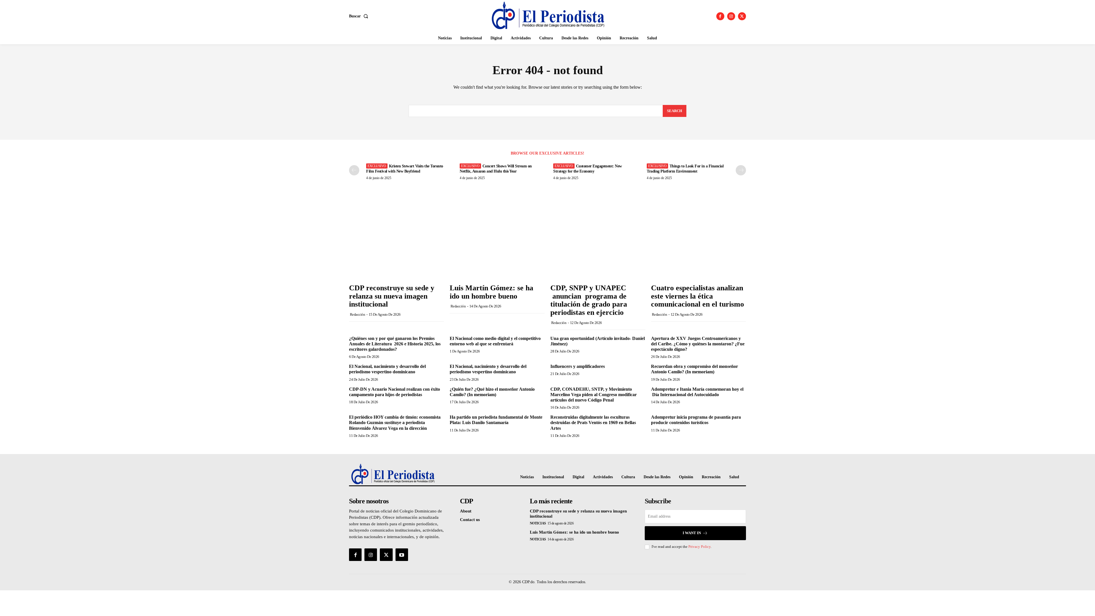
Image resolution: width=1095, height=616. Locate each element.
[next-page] (741, 170)
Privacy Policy (699, 546)
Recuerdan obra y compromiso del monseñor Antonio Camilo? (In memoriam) (694, 369)
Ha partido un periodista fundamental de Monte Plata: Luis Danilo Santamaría (496, 420)
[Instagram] (731, 16)
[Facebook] (720, 16)
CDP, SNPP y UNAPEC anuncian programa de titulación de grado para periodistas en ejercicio (589, 300)
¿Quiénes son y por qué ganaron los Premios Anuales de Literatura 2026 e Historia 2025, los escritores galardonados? (395, 344)
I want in (692, 533)
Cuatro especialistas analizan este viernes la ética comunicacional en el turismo (697, 296)
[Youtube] (402, 554)
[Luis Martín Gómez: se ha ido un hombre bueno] (497, 245)
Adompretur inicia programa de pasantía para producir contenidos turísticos (696, 420)
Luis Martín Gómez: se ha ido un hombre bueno (491, 292)
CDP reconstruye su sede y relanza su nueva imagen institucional (391, 296)
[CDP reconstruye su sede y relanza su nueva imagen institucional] (396, 245)
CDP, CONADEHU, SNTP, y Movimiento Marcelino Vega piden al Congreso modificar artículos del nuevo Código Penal (593, 394)
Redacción (357, 314)
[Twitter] (742, 16)
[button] (359, 16)
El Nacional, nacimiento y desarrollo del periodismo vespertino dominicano (387, 369)
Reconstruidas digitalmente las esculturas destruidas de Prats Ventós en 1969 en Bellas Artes (593, 422)
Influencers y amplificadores (577, 366)
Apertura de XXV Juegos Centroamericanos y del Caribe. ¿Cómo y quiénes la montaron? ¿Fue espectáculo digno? (698, 344)
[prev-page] (354, 170)
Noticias (538, 523)
